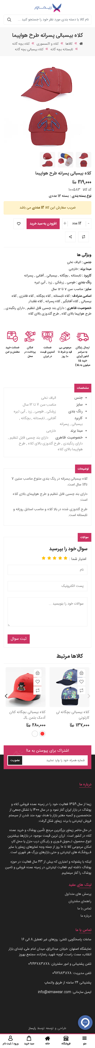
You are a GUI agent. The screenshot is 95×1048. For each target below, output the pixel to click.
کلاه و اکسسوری (47, 44)
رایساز (32, 1028)
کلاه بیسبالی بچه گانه (29, 49)
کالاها (69, 44)
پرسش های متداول (78, 894)
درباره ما (86, 916)
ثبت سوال (19, 639)
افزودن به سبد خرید (43, 224)
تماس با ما (84, 908)
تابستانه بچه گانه (61, 49)
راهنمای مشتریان (79, 901)
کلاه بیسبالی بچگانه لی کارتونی (72, 715)
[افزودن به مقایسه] (81, 690)
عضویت (15, 760)
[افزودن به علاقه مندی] (81, 681)
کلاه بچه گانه (20, 44)
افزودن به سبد (81, 673)
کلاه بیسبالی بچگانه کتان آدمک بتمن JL (27, 715)
